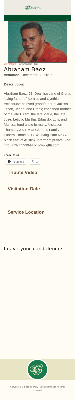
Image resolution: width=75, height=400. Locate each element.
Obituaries (10, 64)
